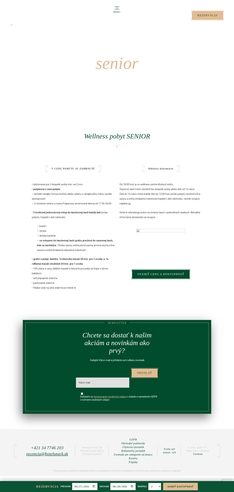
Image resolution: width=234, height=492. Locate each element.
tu (129, 203)
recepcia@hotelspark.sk (47, 453)
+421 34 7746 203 (214, 24)
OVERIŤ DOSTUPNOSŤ (180, 486)
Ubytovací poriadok (133, 447)
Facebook (197, 454)
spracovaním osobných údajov (110, 396)
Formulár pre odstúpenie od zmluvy (133, 454)
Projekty (133, 462)
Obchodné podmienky (133, 443)
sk (11, 25)
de (22, 25)
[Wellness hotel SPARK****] (22, 15)
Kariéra (133, 458)
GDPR (133, 439)
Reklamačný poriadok (133, 450)
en (17, 25)
